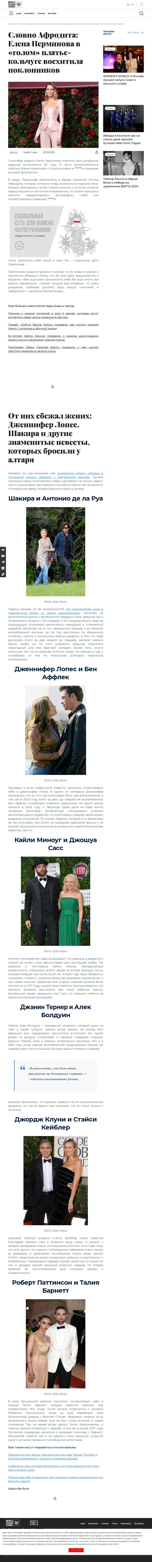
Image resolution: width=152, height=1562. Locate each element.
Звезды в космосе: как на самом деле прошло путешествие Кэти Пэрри (122, 139)
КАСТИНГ (52, 13)
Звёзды (29, 24)
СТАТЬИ (41, 13)
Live (82, 1524)
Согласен (76, 1550)
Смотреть (93, 1524)
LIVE (19, 13)
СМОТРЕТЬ (29, 13)
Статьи (21, 24)
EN (133, 4)
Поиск (140, 1524)
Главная (12, 24)
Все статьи (133, 32)
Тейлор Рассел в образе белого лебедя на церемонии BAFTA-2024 (120, 182)
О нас (115, 1524)
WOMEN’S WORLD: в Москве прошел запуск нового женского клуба (123, 80)
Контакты (126, 1524)
